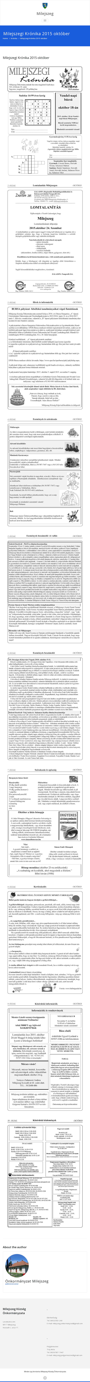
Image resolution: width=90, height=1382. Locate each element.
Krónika (14, 38)
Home (5, 38)
